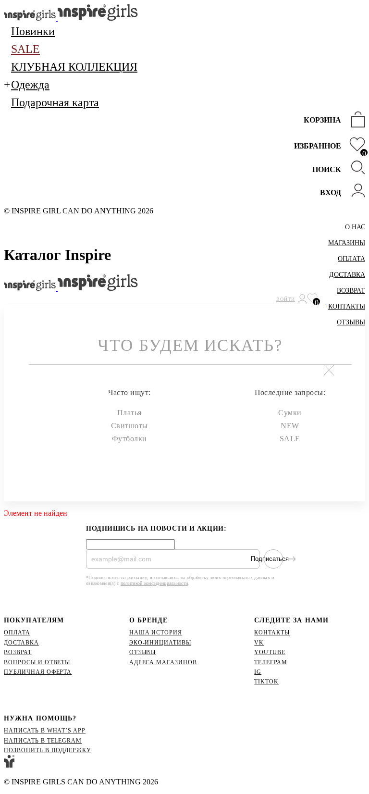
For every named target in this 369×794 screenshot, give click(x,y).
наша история (156, 632)
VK (259, 642)
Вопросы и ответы (37, 662)
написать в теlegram (43, 740)
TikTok (266, 681)
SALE (290, 438)
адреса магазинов (163, 662)
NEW (290, 426)
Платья (129, 413)
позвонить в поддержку (47, 750)
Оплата (351, 258)
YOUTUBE (269, 652)
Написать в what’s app (45, 730)
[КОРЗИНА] (355, 120)
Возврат (351, 290)
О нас (355, 227)
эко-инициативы (160, 642)
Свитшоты (129, 426)
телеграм (270, 662)
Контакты (272, 632)
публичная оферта (38, 672)
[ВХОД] (355, 191)
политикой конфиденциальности (154, 583)
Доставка (347, 274)
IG (257, 672)
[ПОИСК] (355, 168)
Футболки (129, 438)
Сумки (289, 413)
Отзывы (142, 652)
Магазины (346, 243)
